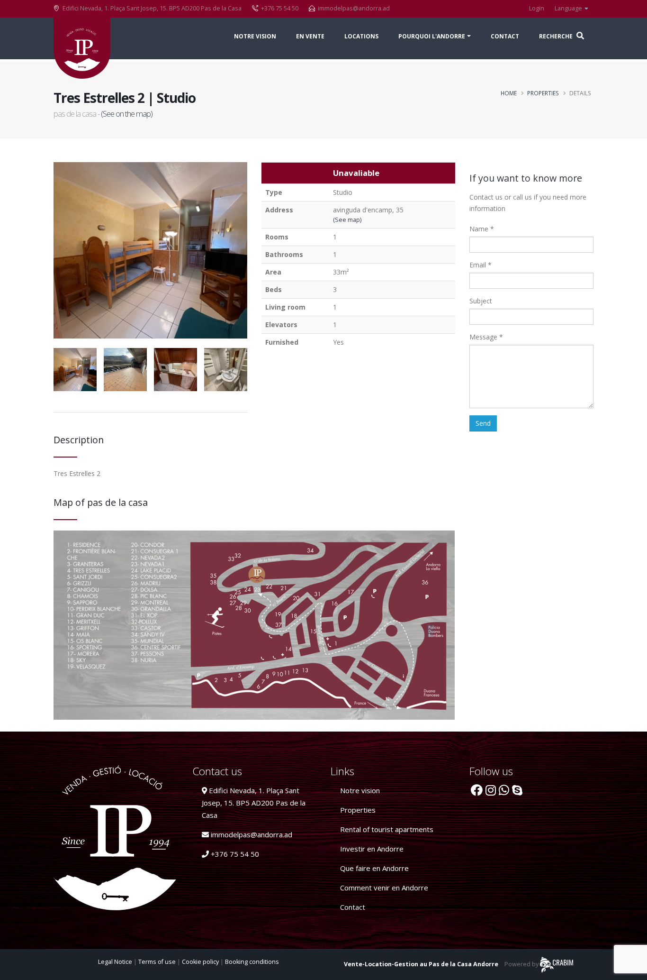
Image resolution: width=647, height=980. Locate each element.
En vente (310, 36)
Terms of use (157, 962)
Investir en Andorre (372, 848)
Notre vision (255, 36)
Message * (486, 336)
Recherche (556, 36)
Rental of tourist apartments (386, 829)
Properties (543, 93)
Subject (480, 300)
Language (569, 8)
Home (509, 93)
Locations (361, 36)
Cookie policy (201, 962)
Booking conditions (252, 962)
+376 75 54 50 (234, 854)
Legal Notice (116, 962)
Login (536, 8)
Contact (505, 36)
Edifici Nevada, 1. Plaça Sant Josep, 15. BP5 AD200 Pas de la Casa (254, 803)
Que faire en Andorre (374, 868)
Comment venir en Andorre (384, 887)
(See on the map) (127, 113)
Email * (480, 264)
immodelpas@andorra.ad (354, 8)
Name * (481, 228)
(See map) (347, 220)
